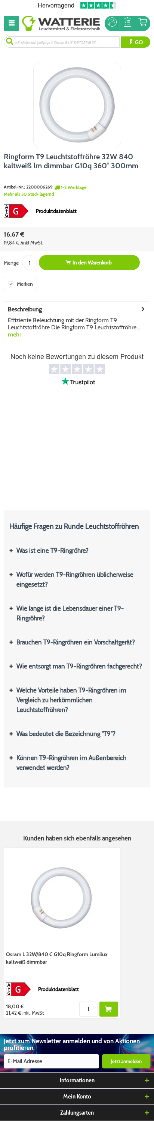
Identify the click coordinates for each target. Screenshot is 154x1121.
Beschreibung (25, 309)
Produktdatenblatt (56, 211)
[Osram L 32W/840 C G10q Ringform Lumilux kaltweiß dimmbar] (62, 898)
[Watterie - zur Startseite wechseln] (61, 23)
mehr (14, 334)
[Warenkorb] (142, 23)
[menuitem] (13, 23)
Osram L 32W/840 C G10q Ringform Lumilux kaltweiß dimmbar (57, 958)
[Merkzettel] (127, 23)
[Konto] (112, 23)
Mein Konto (77, 1096)
